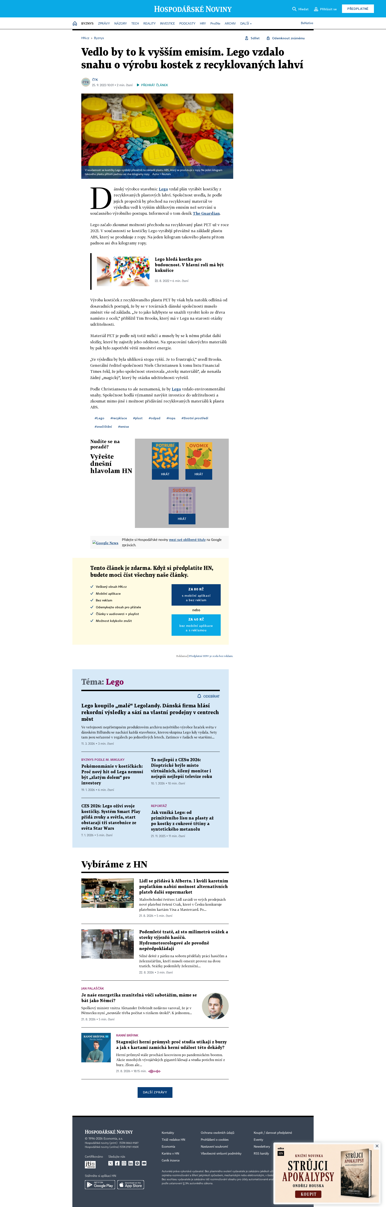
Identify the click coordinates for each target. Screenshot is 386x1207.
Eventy (258, 1139)
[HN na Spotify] (137, 1163)
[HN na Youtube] (144, 1163)
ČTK (95, 79)
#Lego (99, 418)
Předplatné (358, 8)
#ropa (171, 418)
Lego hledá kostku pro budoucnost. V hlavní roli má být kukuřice (189, 265)
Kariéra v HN (170, 1153)
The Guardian (206, 213)
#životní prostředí (195, 418)
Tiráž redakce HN (173, 1139)
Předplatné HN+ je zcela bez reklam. (211, 656)
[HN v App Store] (130, 1184)
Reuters (166, 174)
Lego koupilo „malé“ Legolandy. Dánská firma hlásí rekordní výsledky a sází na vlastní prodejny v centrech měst (150, 713)
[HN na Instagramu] (124, 1163)
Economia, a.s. (113, 1138)
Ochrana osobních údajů (217, 1132)
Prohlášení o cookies (215, 1139)
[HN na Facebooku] (117, 1163)
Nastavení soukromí (214, 1146)
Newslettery (262, 1146)
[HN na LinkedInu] (130, 1163)
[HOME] (75, 24)
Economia (168, 1146)
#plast (138, 418)
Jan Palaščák (92, 988)
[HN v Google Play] (100, 1184)
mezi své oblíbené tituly (187, 540)
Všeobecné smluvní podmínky (221, 1153)
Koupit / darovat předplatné (273, 1132)
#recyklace (119, 418)
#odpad (154, 418)
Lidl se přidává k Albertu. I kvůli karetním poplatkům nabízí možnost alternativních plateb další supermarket (183, 886)
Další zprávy (155, 1092)
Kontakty (168, 1132)
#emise (123, 426)
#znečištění (103, 426)
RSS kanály (261, 1153)
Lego (115, 682)
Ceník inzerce (171, 1160)
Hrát (165, 474)
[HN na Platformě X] (110, 1163)
